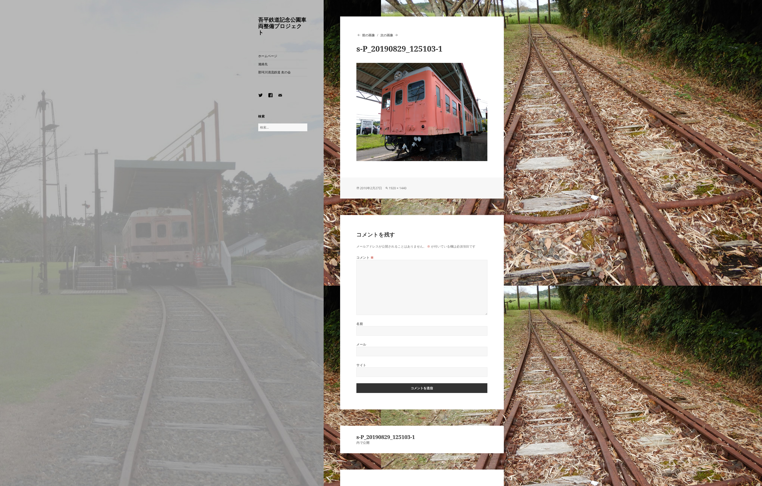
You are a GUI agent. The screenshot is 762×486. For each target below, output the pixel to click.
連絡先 (263, 64)
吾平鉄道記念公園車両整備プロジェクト (282, 26)
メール (361, 344)
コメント (365, 257)
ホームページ (267, 56)
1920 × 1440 (397, 188)
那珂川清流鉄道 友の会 (274, 72)
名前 (359, 324)
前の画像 (368, 35)
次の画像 (386, 35)
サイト (361, 365)
